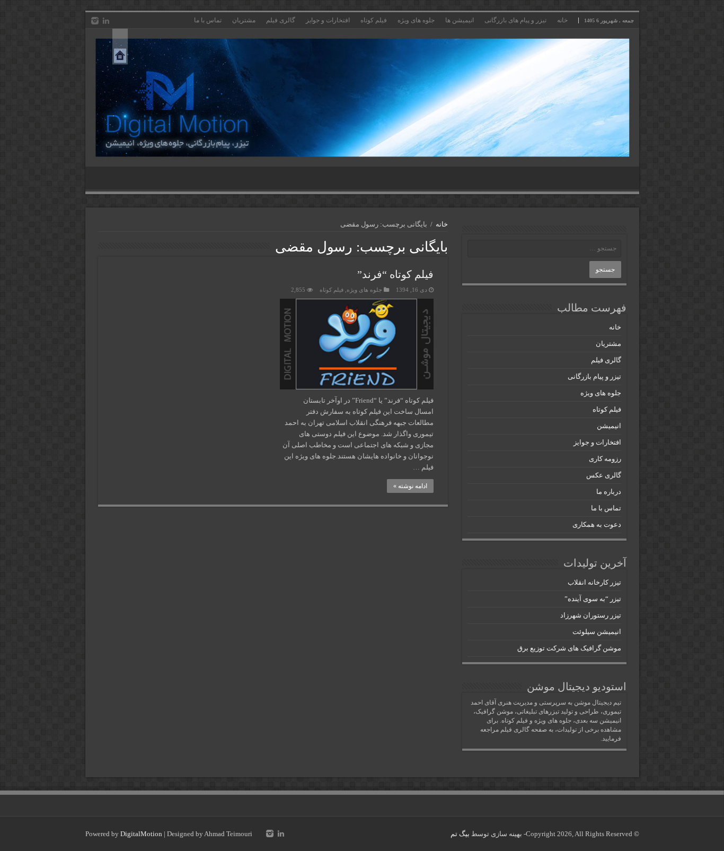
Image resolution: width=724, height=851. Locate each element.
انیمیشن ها (459, 20)
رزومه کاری (605, 459)
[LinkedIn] (106, 20)
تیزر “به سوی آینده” (592, 599)
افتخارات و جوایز (328, 20)
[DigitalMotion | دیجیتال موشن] (362, 98)
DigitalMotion (141, 834)
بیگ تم (460, 834)
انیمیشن (609, 426)
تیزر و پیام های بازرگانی (515, 20)
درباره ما (608, 492)
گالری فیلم (280, 20)
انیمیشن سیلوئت (596, 632)
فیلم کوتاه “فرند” (395, 274)
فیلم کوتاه (373, 20)
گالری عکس (603, 475)
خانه (562, 20)
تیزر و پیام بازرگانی (594, 376)
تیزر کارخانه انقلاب (594, 582)
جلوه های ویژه (416, 20)
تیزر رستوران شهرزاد (590, 615)
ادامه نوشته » (410, 486)
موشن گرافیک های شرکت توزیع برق (569, 648)
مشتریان (243, 20)
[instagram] (95, 20)
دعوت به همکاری (596, 524)
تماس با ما (208, 20)
